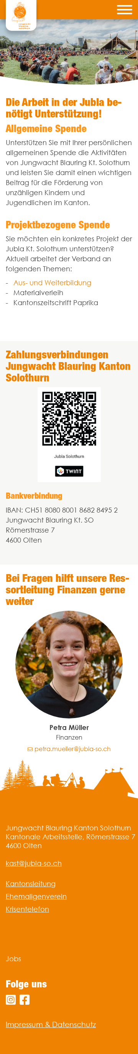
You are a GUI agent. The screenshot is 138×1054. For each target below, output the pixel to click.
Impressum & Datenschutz (51, 1024)
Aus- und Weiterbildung (52, 283)
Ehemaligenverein (36, 896)
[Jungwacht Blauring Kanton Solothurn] (21, 15)
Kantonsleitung (31, 884)
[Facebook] (25, 1000)
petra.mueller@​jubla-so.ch (72, 748)
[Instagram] (11, 1000)
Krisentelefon (27, 909)
